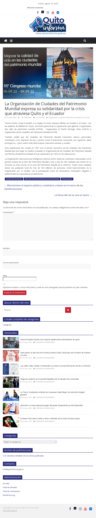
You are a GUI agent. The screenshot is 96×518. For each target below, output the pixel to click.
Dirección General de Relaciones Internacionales (42, 179)
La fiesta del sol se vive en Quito (73, 195)
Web (5, 275)
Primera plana (67, 179)
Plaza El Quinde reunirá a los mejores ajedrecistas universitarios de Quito (50, 339)
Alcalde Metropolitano (14, 179)
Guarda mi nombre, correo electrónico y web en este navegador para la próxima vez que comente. (45, 287)
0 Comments (40, 117)
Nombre (6, 248)
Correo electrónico (11, 262)
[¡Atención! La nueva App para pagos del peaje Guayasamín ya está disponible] (11, 404)
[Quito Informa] (48, 17)
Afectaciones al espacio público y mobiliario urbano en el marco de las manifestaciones (43, 187)
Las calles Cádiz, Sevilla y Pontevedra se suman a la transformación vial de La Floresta (55, 366)
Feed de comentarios (11, 491)
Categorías (7, 325)
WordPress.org (9, 495)
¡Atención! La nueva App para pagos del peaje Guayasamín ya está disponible (51, 405)
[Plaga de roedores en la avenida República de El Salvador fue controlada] (11, 378)
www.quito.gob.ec (10, 510)
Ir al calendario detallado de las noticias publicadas (23, 456)
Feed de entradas (10, 487)
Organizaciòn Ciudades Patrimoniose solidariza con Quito (69, 117)
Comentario (8, 212)
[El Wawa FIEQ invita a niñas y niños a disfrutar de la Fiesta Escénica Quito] (11, 417)
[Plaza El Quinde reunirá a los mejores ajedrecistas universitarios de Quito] (11, 338)
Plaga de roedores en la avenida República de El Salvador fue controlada (49, 379)
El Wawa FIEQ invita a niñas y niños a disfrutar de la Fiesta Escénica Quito (50, 418)
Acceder (6, 483)
